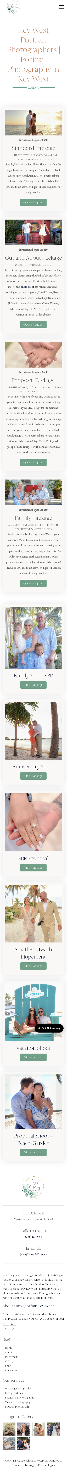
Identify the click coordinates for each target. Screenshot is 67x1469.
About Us (10, 1352)
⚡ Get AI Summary (49, 1028)
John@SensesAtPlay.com (33, 1254)
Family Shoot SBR (33, 676)
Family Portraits (14, 1393)
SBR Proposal (33, 858)
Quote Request (33, 202)
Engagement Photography (19, 1397)
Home (8, 1347)
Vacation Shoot (33, 1048)
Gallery (38, 181)
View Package (33, 685)
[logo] (10, 10)
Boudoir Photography (17, 1406)
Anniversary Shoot (33, 767)
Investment (11, 1356)
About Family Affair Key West (28, 1306)
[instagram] (13, 1329)
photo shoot (27, 287)
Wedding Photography (18, 1388)
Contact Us (11, 1370)
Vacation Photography (17, 1402)
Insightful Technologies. (42, 1465)
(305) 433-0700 (33, 1236)
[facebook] (6, 1329)
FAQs (8, 1365)
